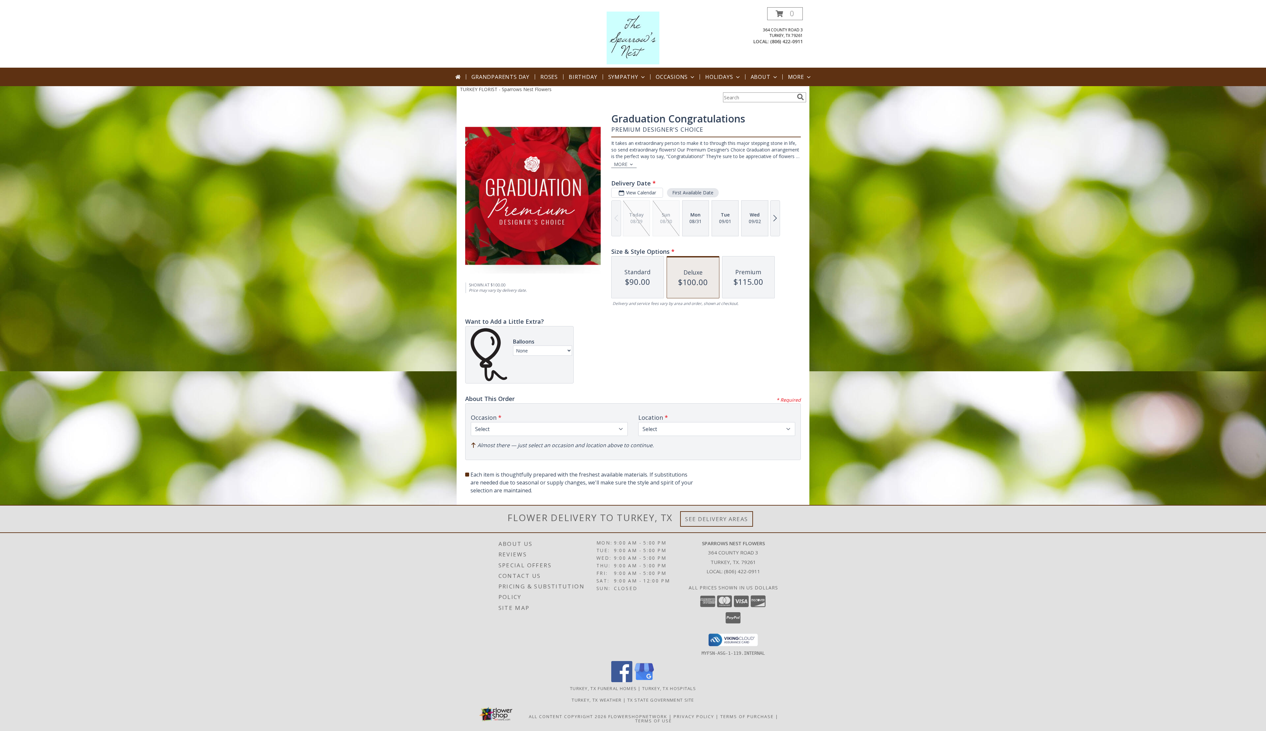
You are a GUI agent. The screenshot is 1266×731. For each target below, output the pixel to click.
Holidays (719, 77)
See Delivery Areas (716, 519)
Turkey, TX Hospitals (669, 688)
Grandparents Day (500, 77)
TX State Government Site (660, 700)
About (760, 77)
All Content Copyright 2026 (568, 716)
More (796, 77)
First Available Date (692, 192)
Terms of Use (653, 721)
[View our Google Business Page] (644, 680)
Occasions (672, 77)
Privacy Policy (694, 716)
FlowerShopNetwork (637, 716)
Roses (549, 77)
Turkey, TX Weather (596, 700)
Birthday (583, 77)
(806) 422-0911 (786, 41)
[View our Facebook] (621, 680)
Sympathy (623, 77)
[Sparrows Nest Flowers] (633, 37)
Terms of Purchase (747, 716)
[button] (785, 13)
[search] (800, 97)
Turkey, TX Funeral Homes (603, 688)
